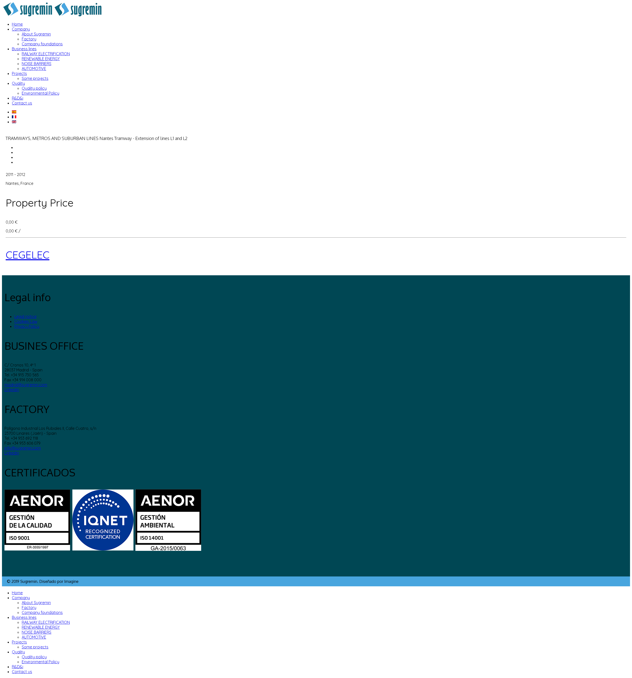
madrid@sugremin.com (25, 384)
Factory (29, 38)
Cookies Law (25, 321)
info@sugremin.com (22, 448)
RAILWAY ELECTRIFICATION (46, 53)
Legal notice (25, 316)
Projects (19, 73)
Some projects (35, 78)
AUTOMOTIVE (34, 68)
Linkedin (11, 389)
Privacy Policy (26, 326)
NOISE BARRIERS (36, 63)
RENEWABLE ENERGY (41, 58)
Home (17, 24)
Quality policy (34, 88)
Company (21, 29)
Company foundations (42, 43)
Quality (18, 83)
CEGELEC (27, 254)
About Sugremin (36, 34)
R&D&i (17, 98)
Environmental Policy (40, 93)
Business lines (24, 48)
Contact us (22, 103)
